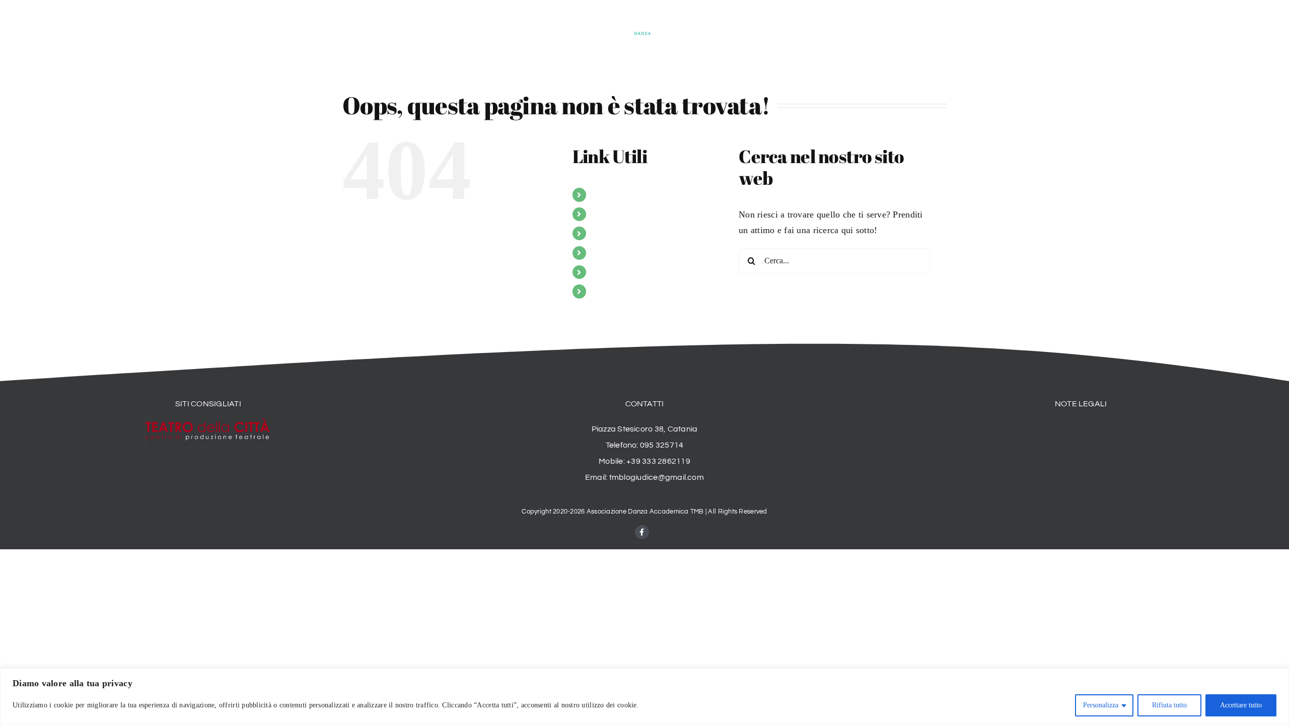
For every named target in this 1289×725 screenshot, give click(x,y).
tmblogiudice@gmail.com (656, 477)
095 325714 (661, 445)
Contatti (605, 291)
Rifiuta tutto (1169, 705)
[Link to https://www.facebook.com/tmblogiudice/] (642, 532)
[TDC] (208, 421)
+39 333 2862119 (658, 461)
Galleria (605, 253)
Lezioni (604, 233)
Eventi (602, 272)
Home (602, 194)
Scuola (603, 214)
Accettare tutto (1241, 705)
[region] (644, 696)
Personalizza (1100, 705)
